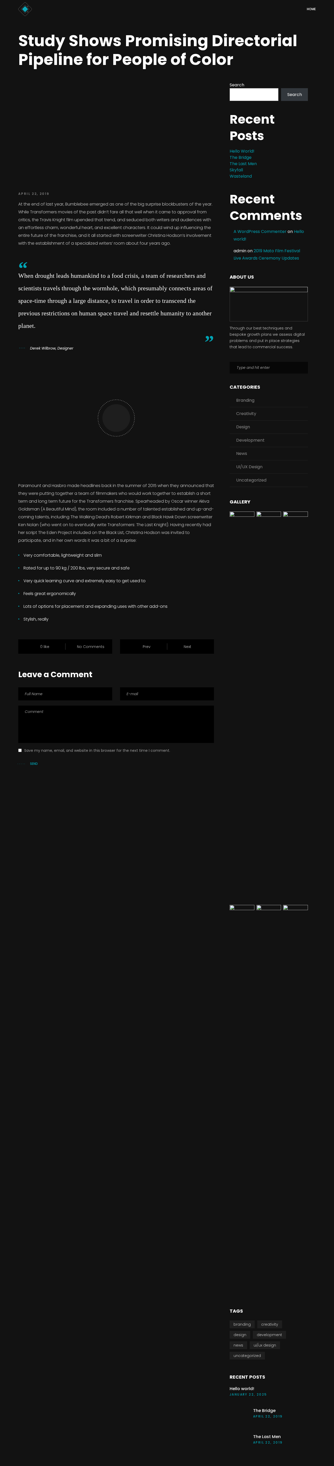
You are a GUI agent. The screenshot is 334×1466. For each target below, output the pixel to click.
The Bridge (241, 157)
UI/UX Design (249, 466)
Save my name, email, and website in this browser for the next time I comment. (97, 750)
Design (243, 426)
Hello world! (242, 151)
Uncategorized (251, 480)
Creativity (246, 413)
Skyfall (236, 170)
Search (237, 85)
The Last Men (243, 164)
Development (250, 440)
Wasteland (241, 176)
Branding (245, 400)
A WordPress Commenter (260, 232)
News (241, 453)
